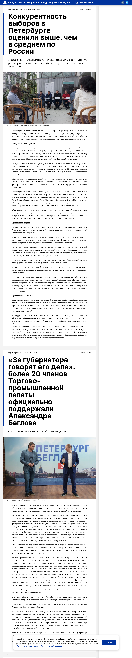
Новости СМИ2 (10, 654)
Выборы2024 (85, 9)
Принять (109, 642)
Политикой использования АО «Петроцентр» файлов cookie (39, 646)
